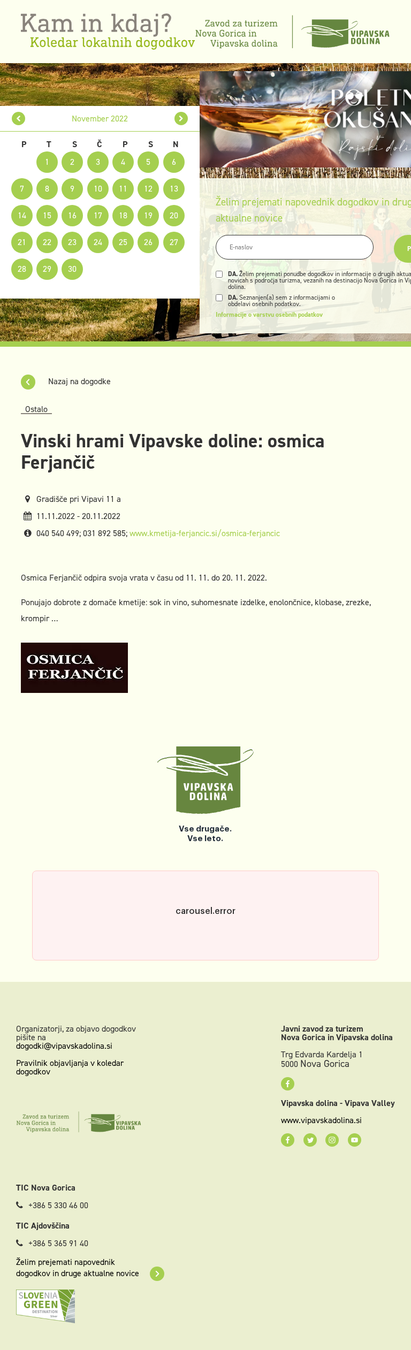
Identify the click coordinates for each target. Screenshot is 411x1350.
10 (98, 188)
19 (148, 215)
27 (174, 242)
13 (174, 188)
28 (22, 268)
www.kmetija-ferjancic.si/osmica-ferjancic (205, 533)
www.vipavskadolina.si (321, 1120)
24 (98, 242)
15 (47, 215)
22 (47, 242)
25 (123, 242)
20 (174, 215)
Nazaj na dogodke (78, 381)
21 (22, 242)
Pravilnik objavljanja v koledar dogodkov (70, 1067)
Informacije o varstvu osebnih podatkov (269, 314)
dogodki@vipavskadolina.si (64, 1045)
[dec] (181, 118)
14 (22, 215)
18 (123, 215)
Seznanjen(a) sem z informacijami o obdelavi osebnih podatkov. (281, 300)
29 (47, 268)
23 (72, 242)
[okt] (18, 118)
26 (148, 242)
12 (148, 188)
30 (72, 268)
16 (72, 215)
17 (98, 215)
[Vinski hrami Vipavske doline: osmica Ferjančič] (74, 667)
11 (123, 188)
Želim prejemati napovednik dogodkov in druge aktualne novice (77, 1267)
